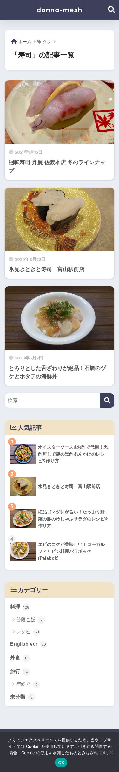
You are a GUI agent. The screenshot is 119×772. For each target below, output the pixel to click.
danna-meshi (60, 9)
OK (61, 762)
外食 (19, 657)
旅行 (19, 671)
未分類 (21, 696)
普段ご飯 (29, 619)
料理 (19, 606)
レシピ (27, 631)
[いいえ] (111, 752)
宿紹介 (27, 684)
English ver (28, 644)
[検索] (107, 400)
